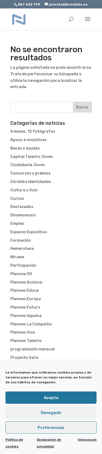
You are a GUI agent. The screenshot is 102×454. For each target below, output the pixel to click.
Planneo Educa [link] (24, 290)
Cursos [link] (17, 198)
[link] (19, 19)
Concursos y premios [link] (30, 173)
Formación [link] (20, 240)
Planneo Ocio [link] (22, 332)
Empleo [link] (17, 223)
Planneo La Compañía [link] (31, 324)
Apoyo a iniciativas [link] (28, 140)
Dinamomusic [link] (23, 215)
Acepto (51, 397)
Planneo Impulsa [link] (26, 315)
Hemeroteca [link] (22, 248)
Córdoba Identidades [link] (30, 181)
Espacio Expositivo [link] (28, 232)
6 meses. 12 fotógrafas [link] (32, 131)
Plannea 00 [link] (21, 274)
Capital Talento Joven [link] (31, 156)
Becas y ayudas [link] (25, 148)
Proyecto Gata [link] (24, 357)
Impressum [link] (87, 439)
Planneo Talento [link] (26, 340)
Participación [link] (23, 265)
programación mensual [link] (32, 349)
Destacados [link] (21, 206)
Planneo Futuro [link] (25, 307)
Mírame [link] (17, 257)
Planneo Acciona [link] (26, 282)
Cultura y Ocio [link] (24, 190)
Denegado (51, 412)
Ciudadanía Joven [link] (27, 165)
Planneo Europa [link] (25, 299)
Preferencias (51, 427)
